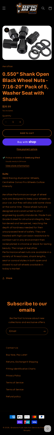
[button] (3, 8)
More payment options (27, 149)
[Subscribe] (44, 331)
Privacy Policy (13, 376)
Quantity (6, 116)
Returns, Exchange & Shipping (22, 362)
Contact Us (12, 348)
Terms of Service (15, 383)
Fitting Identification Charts (20, 369)
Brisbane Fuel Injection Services (25, 427)
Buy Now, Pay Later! (16, 355)
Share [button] (9, 278)
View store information (17, 166)
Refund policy (13, 396)
